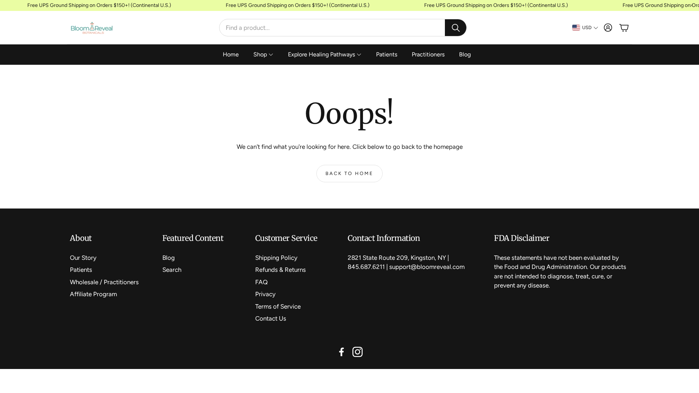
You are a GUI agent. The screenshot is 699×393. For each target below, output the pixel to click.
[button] (343, 27)
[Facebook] (341, 352)
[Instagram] (357, 352)
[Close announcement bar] (691, 5)
